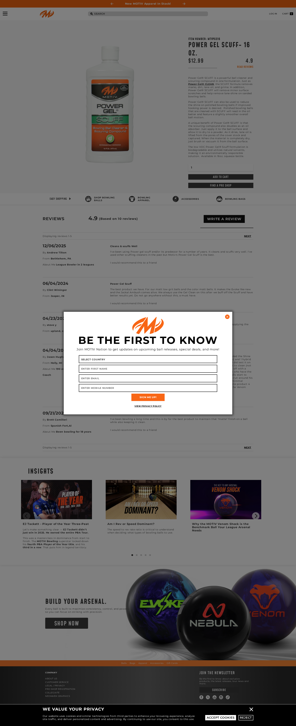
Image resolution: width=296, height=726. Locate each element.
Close (251, 709)
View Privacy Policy (148, 406)
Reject (246, 717)
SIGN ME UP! (148, 397)
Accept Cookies (221, 717)
